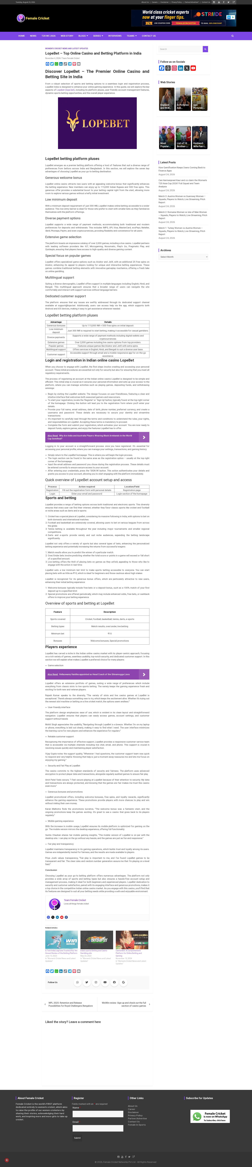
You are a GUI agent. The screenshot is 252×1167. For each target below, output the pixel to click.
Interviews (115, 35)
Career (131, 1109)
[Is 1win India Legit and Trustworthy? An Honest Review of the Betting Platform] (61, 940)
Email (76, 1122)
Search (205, 49)
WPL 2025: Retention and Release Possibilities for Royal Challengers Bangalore (71, 1004)
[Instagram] (48, 917)
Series (97, 35)
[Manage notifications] (7, 1160)
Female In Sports (137, 1124)
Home (21, 35)
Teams (130, 35)
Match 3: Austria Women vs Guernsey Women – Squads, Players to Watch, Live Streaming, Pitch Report (182, 199)
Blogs (82, 35)
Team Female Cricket (71, 58)
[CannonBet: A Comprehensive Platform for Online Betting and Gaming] (132, 940)
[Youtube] (61, 917)
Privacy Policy (177, 2)
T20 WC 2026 (49, 35)
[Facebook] (66, 917)
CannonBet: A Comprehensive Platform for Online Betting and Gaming (129, 953)
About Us (145, 2)
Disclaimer (165, 2)
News (33, 35)
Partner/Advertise (137, 1118)
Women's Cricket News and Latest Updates (66, 48)
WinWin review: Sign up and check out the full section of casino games (124, 1004)
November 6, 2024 (52, 58)
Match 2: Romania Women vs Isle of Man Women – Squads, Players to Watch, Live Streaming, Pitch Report (183, 215)
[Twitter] (52, 917)
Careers (155, 2)
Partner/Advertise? (192, 2)
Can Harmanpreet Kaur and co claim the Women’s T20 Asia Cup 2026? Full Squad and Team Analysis (183, 183)
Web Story (67, 35)
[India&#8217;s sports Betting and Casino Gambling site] (96, 940)
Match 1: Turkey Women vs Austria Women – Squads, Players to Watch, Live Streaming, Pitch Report (182, 231)
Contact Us (206, 2)
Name (77, 1107)
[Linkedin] (57, 917)
